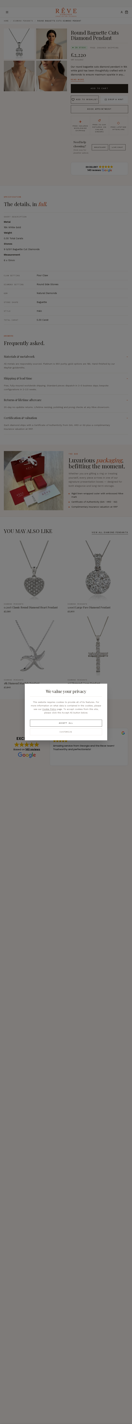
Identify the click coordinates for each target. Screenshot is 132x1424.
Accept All (66, 723)
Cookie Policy (49, 709)
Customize (66, 732)
